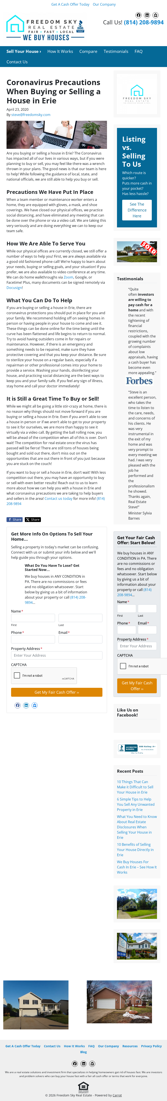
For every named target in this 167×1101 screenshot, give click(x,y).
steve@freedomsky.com (30, 114)
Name (17, 611)
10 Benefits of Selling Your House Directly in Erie (135, 849)
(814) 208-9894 (144, 22)
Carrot (117, 1095)
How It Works (60, 51)
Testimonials (116, 51)
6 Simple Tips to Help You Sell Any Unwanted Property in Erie (136, 804)
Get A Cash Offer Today (70, 4)
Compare (88, 51)
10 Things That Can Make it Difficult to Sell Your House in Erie (135, 787)
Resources (130, 1046)
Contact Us (17, 62)
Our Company (104, 4)
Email (64, 632)
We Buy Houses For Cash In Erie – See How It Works (137, 867)
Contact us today (58, 498)
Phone (17, 632)
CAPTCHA (19, 664)
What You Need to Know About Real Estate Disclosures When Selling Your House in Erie (137, 827)
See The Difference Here (137, 209)
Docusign (14, 287)
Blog (83, 1052)
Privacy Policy (151, 1046)
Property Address (26, 648)
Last (61, 625)
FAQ (139, 51)
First (14, 625)
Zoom (68, 277)
